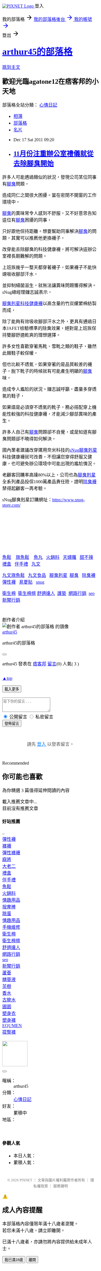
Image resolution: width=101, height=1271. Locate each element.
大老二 (9, 866)
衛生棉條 (27, 593)
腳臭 (11, 184)
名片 (17, 129)
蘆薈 (6, 972)
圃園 (6, 1006)
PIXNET (26, 1180)
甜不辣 (86, 557)
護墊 (61, 593)
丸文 (35, 564)
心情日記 (48, 105)
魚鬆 (6, 557)
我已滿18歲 (13, 1260)
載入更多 (11, 689)
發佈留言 (11, 723)
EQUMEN (12, 1025)
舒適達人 (46, 593)
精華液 (9, 979)
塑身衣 (9, 1013)
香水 (6, 993)
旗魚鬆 (22, 557)
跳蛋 (6, 913)
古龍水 (9, 1000)
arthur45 (9, 632)
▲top (7, 678)
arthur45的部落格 (37, 52)
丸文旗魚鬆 (13, 575)
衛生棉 (9, 593)
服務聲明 (60, 1186)
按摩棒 (9, 906)
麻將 (6, 859)
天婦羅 (69, 557)
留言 (51, 663)
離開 (32, 1260)
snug (40, 582)
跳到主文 (11, 67)
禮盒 (6, 564)
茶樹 (6, 986)
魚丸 (38, 557)
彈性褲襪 (11, 852)
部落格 (20, 123)
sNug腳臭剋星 (83, 450)
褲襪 (6, 846)
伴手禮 (21, 564)
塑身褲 (9, 1020)
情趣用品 (11, 900)
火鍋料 (52, 557)
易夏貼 (26, 582)
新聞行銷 (11, 600)
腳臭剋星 (87, 475)
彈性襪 (9, 582)
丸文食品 (37, 575)
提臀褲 (9, 1032)
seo (92, 593)
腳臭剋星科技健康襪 (22, 303)
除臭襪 (90, 481)
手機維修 (11, 927)
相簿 (17, 116)
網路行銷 (77, 593)
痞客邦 (39, 663)
